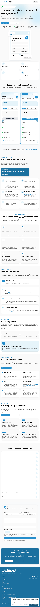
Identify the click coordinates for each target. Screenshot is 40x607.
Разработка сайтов (6, 583)
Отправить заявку (20, 537)
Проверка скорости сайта (7, 588)
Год (16, 108)
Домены (4, 579)
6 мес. (12, 108)
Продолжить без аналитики (23, 604)
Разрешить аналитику (34, 604)
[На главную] (9, 570)
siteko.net (9, 603)
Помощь (4, 585)
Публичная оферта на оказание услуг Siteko (10, 598)
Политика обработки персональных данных (10, 594)
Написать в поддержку (6, 367)
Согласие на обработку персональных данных (11, 597)
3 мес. (8, 108)
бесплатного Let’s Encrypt (10, 311)
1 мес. (4, 108)
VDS (4, 580)
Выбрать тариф (5, 23)
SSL (3, 582)
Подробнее (14, 604)
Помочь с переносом (14, 23)
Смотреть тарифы (5, 415)
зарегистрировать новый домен (11, 292)
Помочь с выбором (15, 415)
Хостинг (4, 578)
